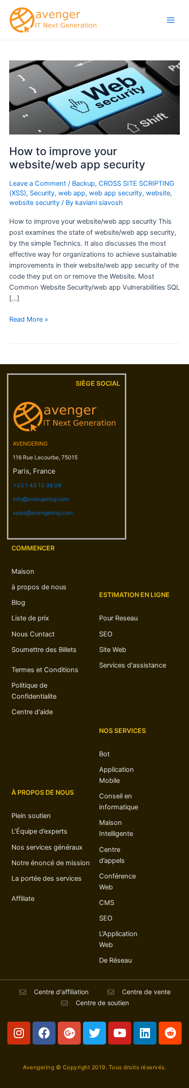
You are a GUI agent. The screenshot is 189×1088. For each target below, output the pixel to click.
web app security (115, 193)
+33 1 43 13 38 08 (37, 485)
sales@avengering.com (42, 512)
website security (34, 203)
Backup (83, 183)
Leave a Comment (37, 183)
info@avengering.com (41, 499)
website (158, 193)
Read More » (28, 318)
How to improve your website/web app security (77, 158)
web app (71, 193)
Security (42, 193)
